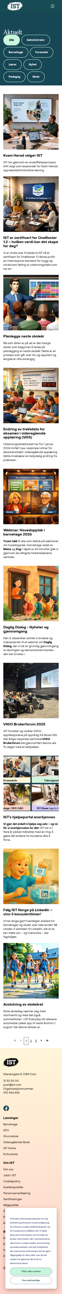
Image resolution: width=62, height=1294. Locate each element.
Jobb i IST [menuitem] (9, 1175)
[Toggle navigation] (53, 6)
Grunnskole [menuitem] (10, 1136)
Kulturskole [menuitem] (10, 1154)
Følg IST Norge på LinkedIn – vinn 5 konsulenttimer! (27, 912)
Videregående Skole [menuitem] (16, 1142)
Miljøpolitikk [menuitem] (11, 1205)
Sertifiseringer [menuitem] (12, 1199)
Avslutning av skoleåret (23, 1005)
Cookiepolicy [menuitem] (11, 1181)
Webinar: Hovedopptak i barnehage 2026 (24, 532)
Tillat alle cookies (31, 1271)
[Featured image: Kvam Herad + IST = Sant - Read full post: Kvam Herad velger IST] (31, 122)
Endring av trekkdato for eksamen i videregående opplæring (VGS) (24, 433)
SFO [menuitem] (6, 1130)
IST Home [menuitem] (9, 1148)
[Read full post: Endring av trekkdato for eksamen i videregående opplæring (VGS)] (31, 395)
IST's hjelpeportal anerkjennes (29, 817)
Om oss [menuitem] (8, 1169)
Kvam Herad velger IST (22, 156)
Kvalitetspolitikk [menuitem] (13, 1187)
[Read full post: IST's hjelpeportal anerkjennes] (31, 783)
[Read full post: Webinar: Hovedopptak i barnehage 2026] (31, 496)
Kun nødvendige (31, 1280)
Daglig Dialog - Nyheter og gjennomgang (26, 629)
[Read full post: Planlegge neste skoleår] (31, 302)
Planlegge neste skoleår (23, 336)
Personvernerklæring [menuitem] (16, 1193)
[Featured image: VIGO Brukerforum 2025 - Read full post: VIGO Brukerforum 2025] (31, 690)
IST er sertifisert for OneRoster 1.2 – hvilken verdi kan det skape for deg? (30, 242)
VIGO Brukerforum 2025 (24, 724)
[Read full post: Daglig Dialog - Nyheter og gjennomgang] (31, 593)
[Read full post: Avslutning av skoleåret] (31, 970)
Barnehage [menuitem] (10, 1124)
